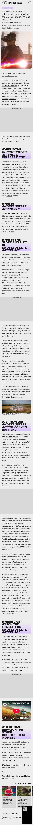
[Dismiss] (30, 807)
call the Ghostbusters (9, 86)
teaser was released (9, 647)
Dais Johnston (26, 25)
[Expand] (24, 807)
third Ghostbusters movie (11, 437)
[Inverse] (15, 3)
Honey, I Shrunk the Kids (18, 371)
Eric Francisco (16, 25)
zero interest (21, 374)
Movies (5, 817)
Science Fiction (18, 817)
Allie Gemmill (8, 25)
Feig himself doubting (10, 539)
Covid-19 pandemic (9, 99)
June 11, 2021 (15, 164)
